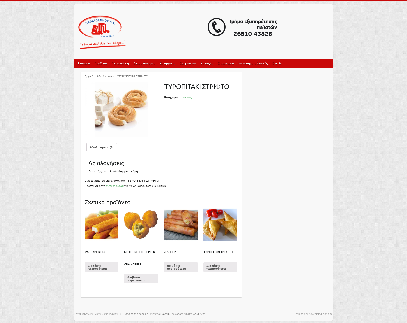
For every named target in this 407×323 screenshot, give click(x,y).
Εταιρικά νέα (188, 63)
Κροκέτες (110, 76)
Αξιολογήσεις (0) (102, 147)
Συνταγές (207, 63)
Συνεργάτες (167, 63)
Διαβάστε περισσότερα (97, 267)
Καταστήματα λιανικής (253, 63)
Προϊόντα (101, 63)
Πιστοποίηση (120, 63)
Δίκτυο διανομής (144, 63)
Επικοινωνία (226, 63)
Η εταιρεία (83, 63)
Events (277, 63)
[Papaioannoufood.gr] (178, 32)
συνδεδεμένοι (115, 185)
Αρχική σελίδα (93, 76)
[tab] (101, 147)
